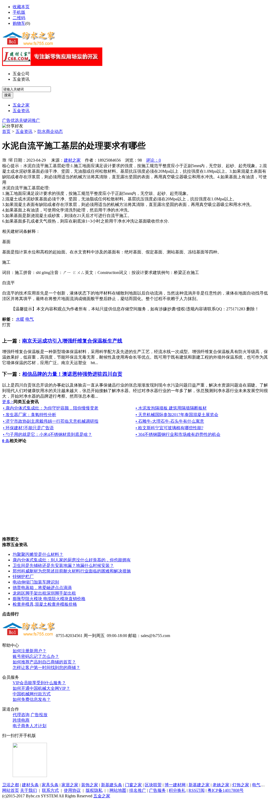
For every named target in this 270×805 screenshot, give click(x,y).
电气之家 (260, 785)
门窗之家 (133, 785)
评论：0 (153, 160)
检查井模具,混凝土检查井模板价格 (45, 604)
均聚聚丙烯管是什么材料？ (38, 554)
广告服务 (157, 790)
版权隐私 (94, 790)
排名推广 (137, 790)
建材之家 (72, 160)
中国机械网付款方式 (32, 694)
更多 (7, 401)
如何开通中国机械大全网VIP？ (41, 688)
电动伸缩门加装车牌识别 (36, 582)
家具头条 (50, 785)
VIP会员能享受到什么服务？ (39, 683)
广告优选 (10, 120)
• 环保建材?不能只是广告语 (28, 428)
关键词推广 (29, 120)
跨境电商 (21, 720)
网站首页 (10, 790)
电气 (29, 319)
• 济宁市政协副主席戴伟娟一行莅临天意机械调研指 (50, 421)
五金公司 (21, 73)
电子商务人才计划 (29, 726)
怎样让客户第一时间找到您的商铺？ (46, 667)
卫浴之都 (10, 785)
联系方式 (50, 790)
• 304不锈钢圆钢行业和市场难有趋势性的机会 (178, 434)
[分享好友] (12, 126)
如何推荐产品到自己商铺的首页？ (44, 662)
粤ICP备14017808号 (226, 790)
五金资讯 (21, 79)
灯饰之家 (240, 785)
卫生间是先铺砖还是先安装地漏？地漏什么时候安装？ (63, 565)
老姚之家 (221, 785)
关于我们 (28, 790)
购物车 (19, 23)
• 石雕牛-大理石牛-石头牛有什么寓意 (170, 421)
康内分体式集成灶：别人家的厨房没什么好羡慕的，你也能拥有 (72, 560)
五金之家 (21, 105)
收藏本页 (21, 6)
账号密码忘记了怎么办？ (36, 656)
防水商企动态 (50, 131)
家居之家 (69, 785)
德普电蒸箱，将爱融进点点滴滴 (42, 587)
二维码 (19, 18)
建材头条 (30, 785)
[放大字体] (4, 159)
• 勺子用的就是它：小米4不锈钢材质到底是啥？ (47, 434)
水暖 (20, 319)
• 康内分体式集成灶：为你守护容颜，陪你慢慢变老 (50, 408)
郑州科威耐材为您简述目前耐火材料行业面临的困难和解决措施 (72, 571)
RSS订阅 (197, 790)
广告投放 (39, 714)
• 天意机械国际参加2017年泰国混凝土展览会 (177, 414)
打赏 (6, 324)
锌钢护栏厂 (23, 576)
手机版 (19, 12)
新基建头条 (111, 785)
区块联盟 (153, 785)
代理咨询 (21, 714)
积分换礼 (177, 790)
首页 (6, 131)
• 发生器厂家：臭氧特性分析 (29, 414)
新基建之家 (199, 785)
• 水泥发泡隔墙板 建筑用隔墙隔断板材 (171, 408)
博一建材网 (175, 785)
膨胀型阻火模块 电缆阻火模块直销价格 (49, 598)
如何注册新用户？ (29, 651)
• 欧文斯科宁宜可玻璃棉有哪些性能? (169, 428)
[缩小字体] (10, 159)
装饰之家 (89, 785)
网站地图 (117, 790)
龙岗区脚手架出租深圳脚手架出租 (44, 593)
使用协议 (72, 790)
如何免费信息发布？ (32, 699)
